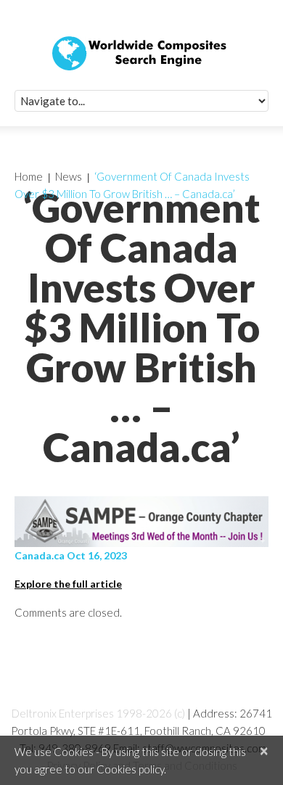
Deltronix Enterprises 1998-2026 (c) (98, 713)
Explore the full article (68, 584)
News (68, 176)
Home (29, 176)
